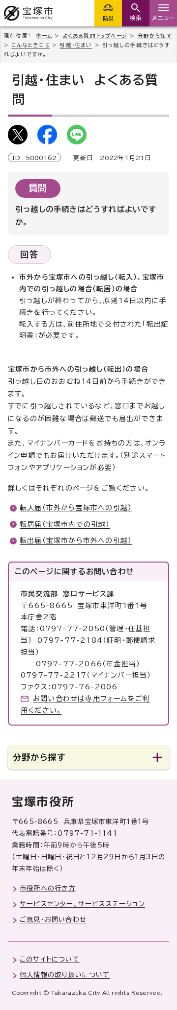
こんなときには (30, 45)
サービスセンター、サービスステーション (82, 903)
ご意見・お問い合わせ (53, 919)
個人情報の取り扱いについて (65, 974)
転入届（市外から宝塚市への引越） (76, 507)
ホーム (44, 35)
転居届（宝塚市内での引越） (65, 524)
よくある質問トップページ (94, 35)
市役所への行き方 (48, 888)
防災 (108, 18)
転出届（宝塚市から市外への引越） (76, 540)
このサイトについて (50, 959)
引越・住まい (75, 45)
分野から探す (155, 35)
